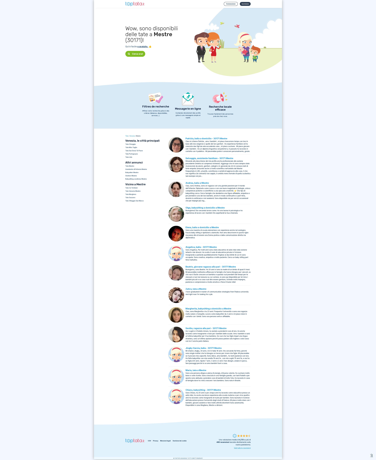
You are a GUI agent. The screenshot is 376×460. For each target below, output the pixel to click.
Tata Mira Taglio (131, 147)
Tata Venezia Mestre (133, 191)
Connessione (230, 4)
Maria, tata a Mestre (196, 370)
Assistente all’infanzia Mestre (136, 169)
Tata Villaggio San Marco (134, 201)
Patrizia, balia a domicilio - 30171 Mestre (206, 138)
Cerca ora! (137, 54)
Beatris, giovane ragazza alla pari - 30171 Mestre (211, 266)
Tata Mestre (129, 166)
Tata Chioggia (130, 144)
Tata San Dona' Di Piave (134, 151)
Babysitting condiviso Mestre (136, 179)
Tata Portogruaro (131, 154)
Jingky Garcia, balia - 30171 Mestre (204, 348)
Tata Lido (128, 157)
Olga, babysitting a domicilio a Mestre (205, 207)
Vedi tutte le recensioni (242, 448)
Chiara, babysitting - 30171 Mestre (203, 390)
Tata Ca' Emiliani (131, 188)
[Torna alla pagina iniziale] (135, 4)
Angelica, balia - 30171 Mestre (201, 247)
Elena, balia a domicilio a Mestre (202, 227)
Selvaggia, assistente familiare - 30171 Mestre (209, 158)
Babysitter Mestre (131, 172)
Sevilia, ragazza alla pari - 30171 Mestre (206, 328)
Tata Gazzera (130, 197)
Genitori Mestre (131, 176)
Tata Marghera (130, 194)
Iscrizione (245, 4)
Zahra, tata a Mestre (196, 289)
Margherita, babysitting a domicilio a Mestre (208, 308)
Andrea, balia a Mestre (197, 183)
